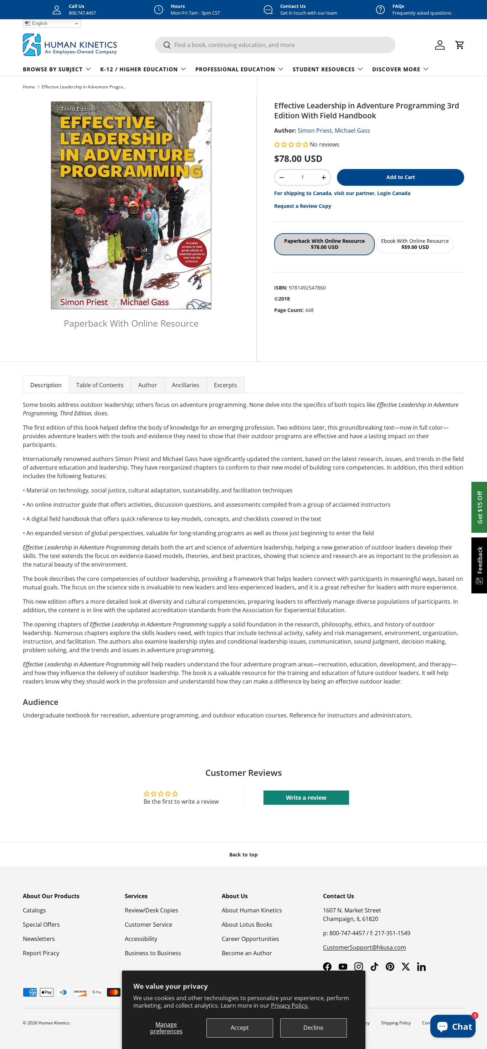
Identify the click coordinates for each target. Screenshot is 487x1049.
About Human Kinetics (252, 910)
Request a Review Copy (302, 206)
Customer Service (148, 924)
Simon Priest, (315, 130)
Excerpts (225, 385)
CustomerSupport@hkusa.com (364, 947)
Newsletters (39, 939)
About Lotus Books (247, 924)
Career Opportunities (250, 939)
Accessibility (141, 939)
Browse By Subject (53, 69)
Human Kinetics (54, 1023)
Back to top (243, 854)
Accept (240, 1028)
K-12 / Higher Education (139, 69)
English (39, 23)
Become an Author (247, 953)
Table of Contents (100, 385)
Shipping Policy (396, 1023)
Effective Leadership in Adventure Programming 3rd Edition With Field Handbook (84, 87)
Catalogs (34, 910)
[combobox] (275, 45)
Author (147, 385)
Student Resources (324, 69)
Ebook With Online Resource (415, 243)
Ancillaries (185, 385)
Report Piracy (41, 953)
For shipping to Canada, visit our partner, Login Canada (342, 193)
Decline (313, 1028)
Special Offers (41, 924)
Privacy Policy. (290, 1005)
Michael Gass (352, 130)
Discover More (396, 69)
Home (29, 87)
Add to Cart (400, 177)
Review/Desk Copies (151, 910)
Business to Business (153, 953)
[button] (292, 144)
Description (46, 385)
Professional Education (235, 69)
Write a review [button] (306, 798)
